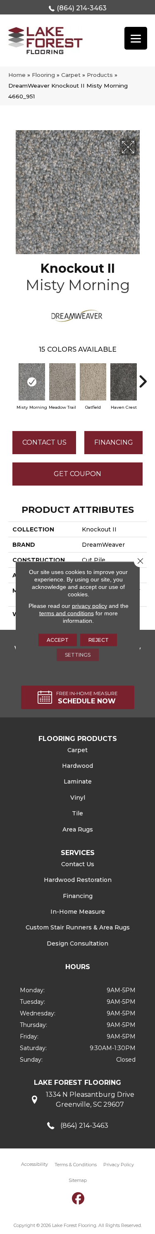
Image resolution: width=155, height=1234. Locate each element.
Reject (98, 640)
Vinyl (77, 797)
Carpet (71, 74)
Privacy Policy (118, 1164)
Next (142, 377)
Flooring (43, 74)
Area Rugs (77, 829)
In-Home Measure (77, 911)
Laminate (78, 781)
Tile (77, 813)
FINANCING (113, 442)
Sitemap (78, 1180)
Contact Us (44, 442)
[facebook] (78, 1198)
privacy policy (89, 606)
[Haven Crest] (123, 382)
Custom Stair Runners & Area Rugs (78, 927)
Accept (58, 640)
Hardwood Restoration (78, 880)
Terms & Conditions (76, 1164)
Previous (12, 377)
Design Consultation (77, 943)
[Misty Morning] (32, 382)
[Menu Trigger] (135, 38)
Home (17, 74)
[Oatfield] (93, 382)
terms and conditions (66, 613)
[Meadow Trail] (62, 382)
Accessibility (34, 1164)
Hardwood (77, 765)
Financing (78, 896)
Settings (78, 655)
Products (100, 74)
